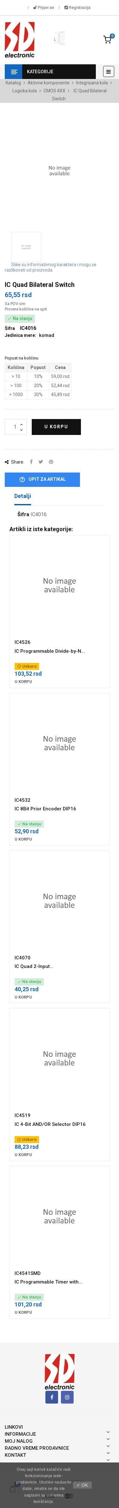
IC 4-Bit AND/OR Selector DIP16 (50, 1124)
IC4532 (22, 800)
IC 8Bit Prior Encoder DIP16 (45, 809)
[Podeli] (31, 462)
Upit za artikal (42, 479)
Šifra (23, 514)
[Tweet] (40, 462)
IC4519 (22, 1115)
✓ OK (82, 1485)
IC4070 (22, 958)
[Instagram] (67, 1397)
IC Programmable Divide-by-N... (50, 651)
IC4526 (22, 642)
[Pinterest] (51, 462)
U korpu (56, 426)
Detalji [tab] (22, 496)
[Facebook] (51, 1397)
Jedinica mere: (20, 335)
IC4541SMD (28, 1273)
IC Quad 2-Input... (34, 966)
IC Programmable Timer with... (49, 1282)
